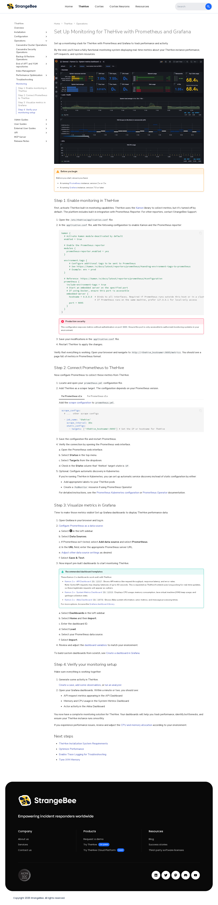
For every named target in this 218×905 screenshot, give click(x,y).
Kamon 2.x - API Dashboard (78, 581)
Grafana (73, 187)
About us (23, 839)
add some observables (88, 685)
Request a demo (93, 839)
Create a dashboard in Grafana (122, 653)
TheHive (84, 6)
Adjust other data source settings (80, 552)
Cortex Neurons (119, 6)
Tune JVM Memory (69, 759)
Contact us (25, 850)
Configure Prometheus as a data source (81, 526)
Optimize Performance (71, 749)
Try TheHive (95, 844)
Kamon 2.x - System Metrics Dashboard (83, 592)
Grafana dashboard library (101, 604)
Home (69, 6)
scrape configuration (80, 402)
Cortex (99, 6)
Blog (151, 839)
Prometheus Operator (155, 492)
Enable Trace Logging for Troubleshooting (82, 754)
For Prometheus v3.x (97, 396)
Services (23, 844)
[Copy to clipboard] (201, 233)
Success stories (158, 844)
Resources (142, 6)
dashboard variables (96, 645)
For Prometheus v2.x (71, 396)
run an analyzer (113, 685)
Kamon (139, 208)
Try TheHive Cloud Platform (103, 850)
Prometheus (75, 183)
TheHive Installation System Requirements (83, 743)
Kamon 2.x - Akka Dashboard (78, 599)
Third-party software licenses (166, 850)
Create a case (66, 685)
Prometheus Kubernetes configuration (118, 492)
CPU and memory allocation (136, 725)
